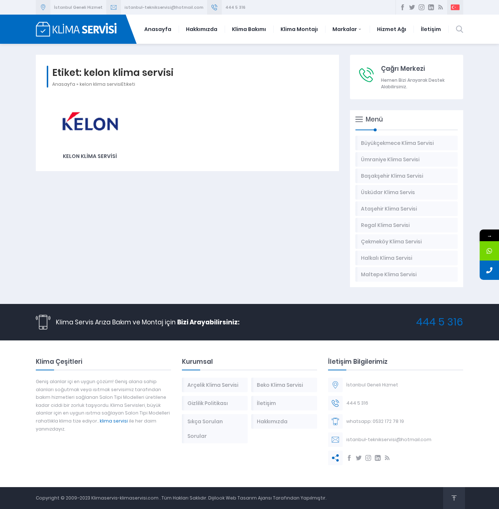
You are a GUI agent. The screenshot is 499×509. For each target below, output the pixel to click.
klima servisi (114, 421)
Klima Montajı (299, 29)
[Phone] (489, 270)
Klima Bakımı (249, 29)
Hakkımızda (201, 29)
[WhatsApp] (489, 251)
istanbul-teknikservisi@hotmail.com (164, 7)
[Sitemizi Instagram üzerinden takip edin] (421, 7)
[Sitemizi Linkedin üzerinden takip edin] (431, 7)
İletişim (431, 29)
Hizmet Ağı (391, 29)
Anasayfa (157, 29)
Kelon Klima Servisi (90, 156)
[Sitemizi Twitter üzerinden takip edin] (412, 7)
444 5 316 (235, 7)
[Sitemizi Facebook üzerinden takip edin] (402, 7)
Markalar (344, 29)
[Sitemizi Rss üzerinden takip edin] (440, 7)
